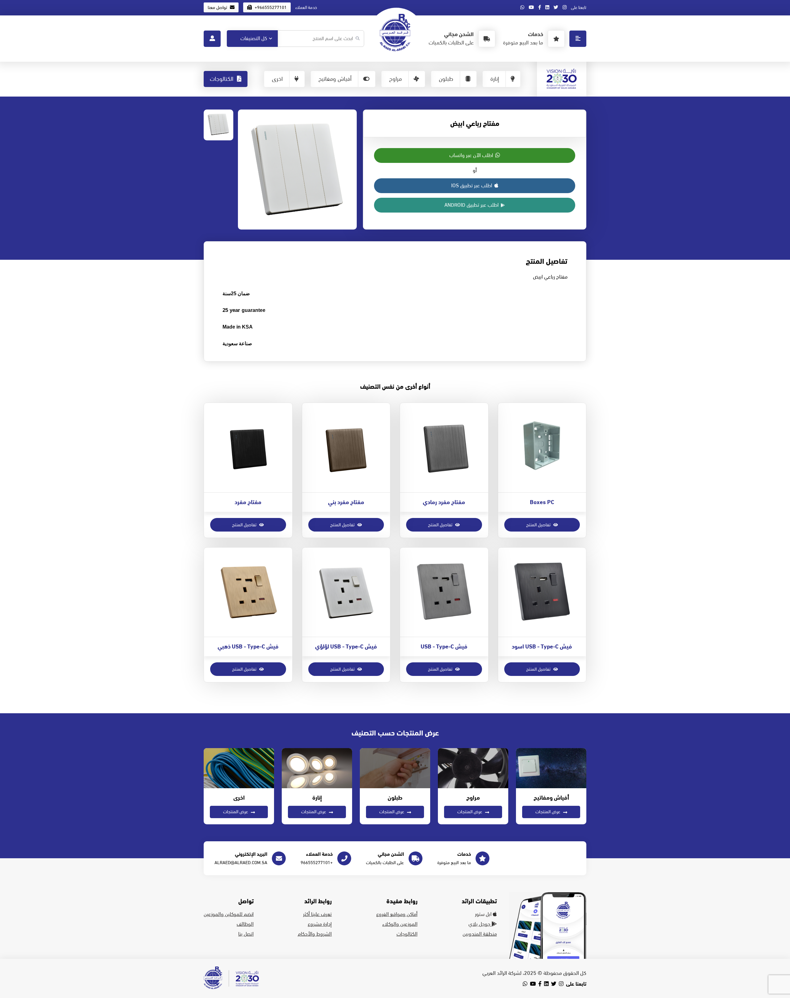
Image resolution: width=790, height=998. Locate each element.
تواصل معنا (218, 7)
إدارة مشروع (320, 924)
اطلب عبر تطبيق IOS (472, 186)
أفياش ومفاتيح (334, 79)
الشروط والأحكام (315, 934)
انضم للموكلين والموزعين (229, 914)
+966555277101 (270, 7)
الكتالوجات (222, 79)
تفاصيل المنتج (539, 525)
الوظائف (245, 924)
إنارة (494, 79)
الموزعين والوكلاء (400, 924)
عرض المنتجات (548, 811)
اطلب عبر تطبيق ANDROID (472, 205)
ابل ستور (484, 914)
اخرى (277, 79)
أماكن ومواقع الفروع (397, 914)
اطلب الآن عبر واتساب (471, 155)
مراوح (395, 79)
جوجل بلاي (480, 924)
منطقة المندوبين (480, 934)
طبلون (446, 79)
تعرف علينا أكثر (317, 914)
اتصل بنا (246, 934)
